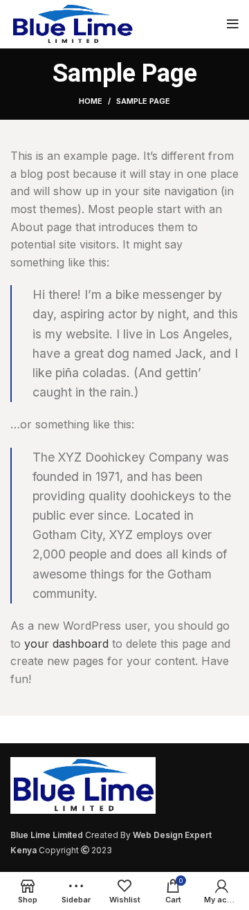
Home (90, 101)
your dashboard (66, 643)
